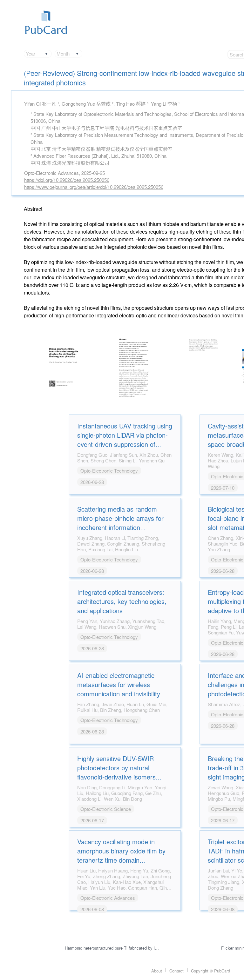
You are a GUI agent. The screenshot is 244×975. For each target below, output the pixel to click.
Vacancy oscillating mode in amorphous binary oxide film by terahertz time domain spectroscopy (121, 855)
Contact (176, 971)
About (156, 971)
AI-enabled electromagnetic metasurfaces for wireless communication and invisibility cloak (118, 689)
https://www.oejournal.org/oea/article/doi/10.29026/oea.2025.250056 (93, 186)
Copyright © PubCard (210, 971)
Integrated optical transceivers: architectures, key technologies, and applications (121, 601)
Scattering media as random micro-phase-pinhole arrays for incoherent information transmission (120, 522)
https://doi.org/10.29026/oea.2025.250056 (66, 179)
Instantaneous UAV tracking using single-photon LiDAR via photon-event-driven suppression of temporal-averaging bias (124, 439)
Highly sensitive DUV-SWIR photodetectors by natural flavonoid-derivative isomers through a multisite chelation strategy (116, 777)
